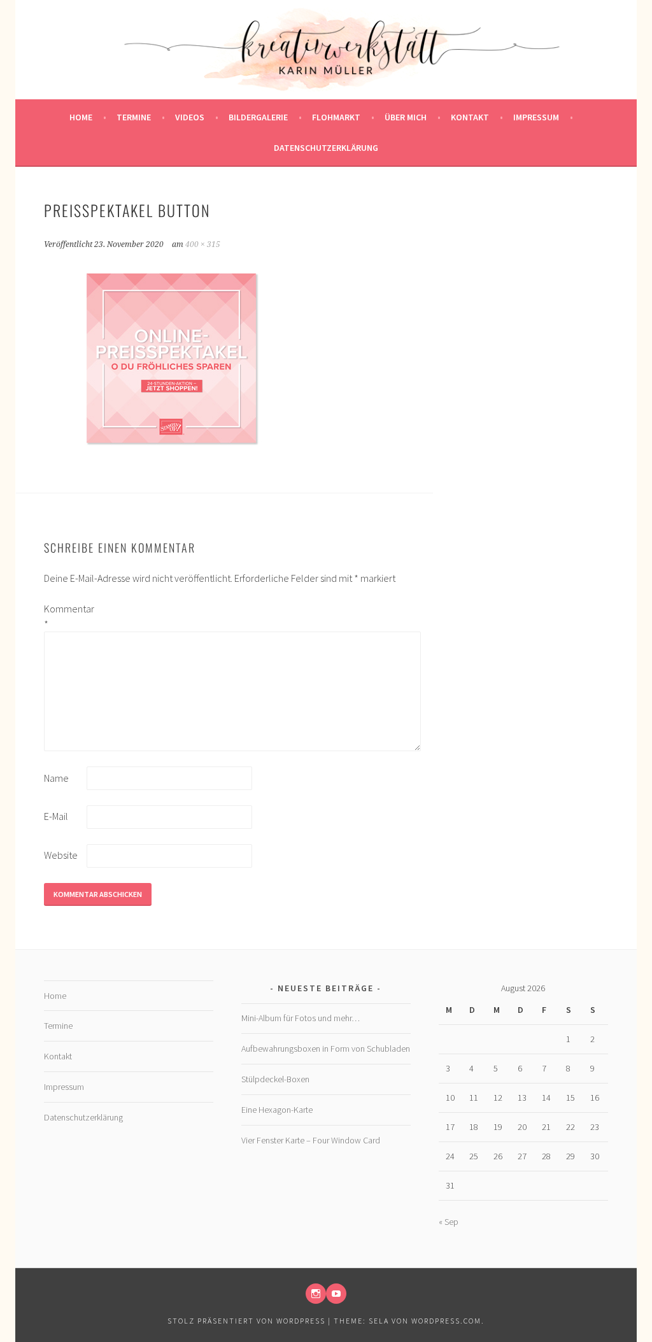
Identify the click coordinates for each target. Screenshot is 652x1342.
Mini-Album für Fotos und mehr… (300, 1018)
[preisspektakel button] (171, 454)
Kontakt (470, 117)
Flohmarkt (336, 117)
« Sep (448, 1221)
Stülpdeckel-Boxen (275, 1079)
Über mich (406, 117)
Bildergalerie (258, 117)
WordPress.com (446, 1320)
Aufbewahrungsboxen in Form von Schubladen (325, 1048)
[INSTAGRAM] (316, 1293)
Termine (134, 117)
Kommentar (64, 616)
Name (56, 778)
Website (61, 855)
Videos (189, 117)
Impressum (536, 117)
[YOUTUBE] (336, 1293)
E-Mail (56, 816)
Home (80, 117)
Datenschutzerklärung (326, 147)
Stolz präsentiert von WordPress (246, 1320)
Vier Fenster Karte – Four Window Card (310, 1140)
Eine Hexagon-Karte (277, 1109)
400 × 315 (202, 244)
